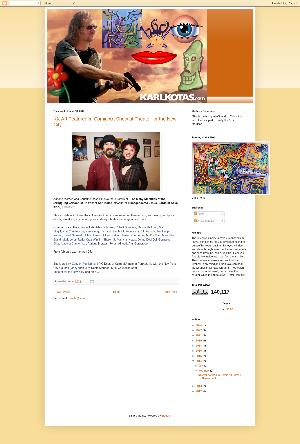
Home (116, 291)
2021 (199, 335)
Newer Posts (62, 291)
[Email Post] (92, 281)
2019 (199, 340)
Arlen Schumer (104, 227)
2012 (199, 391)
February (204, 370)
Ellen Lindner (111, 235)
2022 (199, 330)
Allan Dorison (93, 235)
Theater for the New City (68, 271)
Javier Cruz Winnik (89, 239)
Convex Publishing (84, 263)
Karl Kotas (129, 239)
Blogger (166, 415)
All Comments (205, 220)
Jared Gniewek (73, 235)
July (201, 365)
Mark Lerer (69, 239)
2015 (199, 356)
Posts (200, 214)
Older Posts (170, 291)
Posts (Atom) (77, 298)
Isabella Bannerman (73, 243)
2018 (199, 345)
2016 (199, 350)
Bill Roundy (148, 231)
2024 (199, 325)
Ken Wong (92, 231)
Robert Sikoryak (126, 227)
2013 (199, 386)
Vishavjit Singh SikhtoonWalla (120, 231)
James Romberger (132, 235)
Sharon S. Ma (112, 239)
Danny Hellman (147, 227)
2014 (199, 361)
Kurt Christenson (73, 231)
